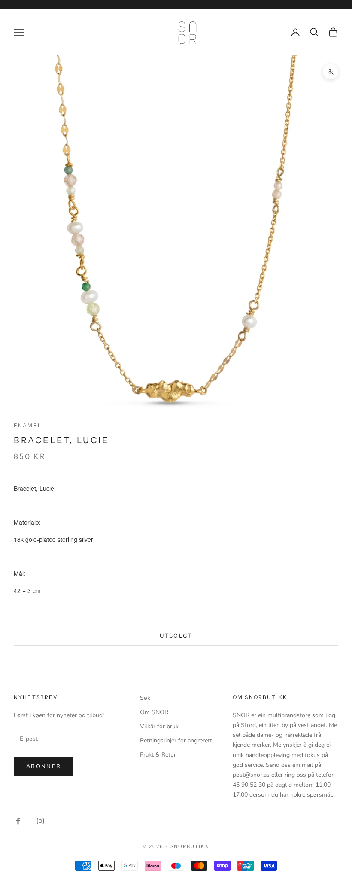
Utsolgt (176, 636)
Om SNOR (154, 712)
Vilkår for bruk (159, 726)
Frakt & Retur (158, 755)
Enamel (28, 425)
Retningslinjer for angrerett (176, 740)
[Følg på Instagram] (40, 821)
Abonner (43, 766)
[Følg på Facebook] (18, 821)
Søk (145, 698)
